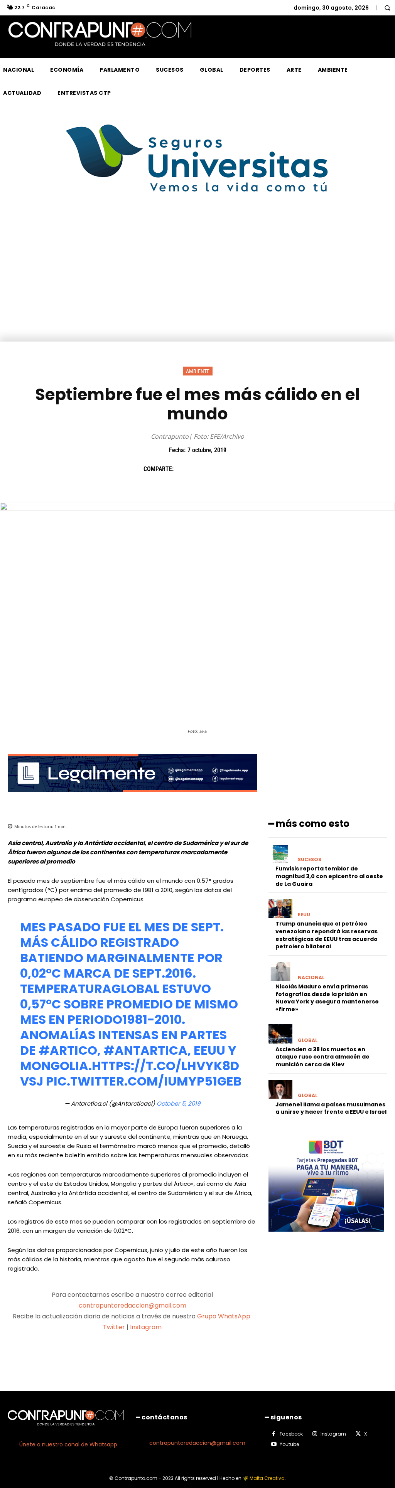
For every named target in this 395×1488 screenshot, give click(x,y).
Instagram (146, 1327)
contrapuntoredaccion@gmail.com (132, 1305)
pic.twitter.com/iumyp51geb (143, 1081)
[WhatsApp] (236, 469)
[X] (201, 469)
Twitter (114, 1327)
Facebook (291, 1434)
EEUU (304, 914)
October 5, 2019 (178, 1103)
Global (307, 1040)
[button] (387, 7)
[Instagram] (315, 1434)
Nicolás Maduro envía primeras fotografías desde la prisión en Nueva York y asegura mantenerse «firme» (327, 998)
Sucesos (309, 859)
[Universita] (197, 220)
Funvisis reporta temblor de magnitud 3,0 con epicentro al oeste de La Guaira (329, 876)
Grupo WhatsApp (224, 1316)
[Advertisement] (197, 284)
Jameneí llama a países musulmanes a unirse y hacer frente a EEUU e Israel (331, 1108)
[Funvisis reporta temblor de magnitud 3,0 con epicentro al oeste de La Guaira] (280, 853)
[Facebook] (183, 469)
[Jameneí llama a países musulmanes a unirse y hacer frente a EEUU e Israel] (280, 1089)
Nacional (311, 977)
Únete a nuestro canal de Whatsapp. (68, 1444)
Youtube (289, 1444)
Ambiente (197, 371)
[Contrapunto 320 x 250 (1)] (326, 1237)
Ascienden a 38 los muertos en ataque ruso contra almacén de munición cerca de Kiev (322, 1056)
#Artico (68, 1050)
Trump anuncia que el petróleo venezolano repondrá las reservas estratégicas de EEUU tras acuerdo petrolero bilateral (326, 935)
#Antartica (145, 1050)
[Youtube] (274, 1444)
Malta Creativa (267, 1478)
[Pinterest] (218, 469)
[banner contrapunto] (132, 798)
